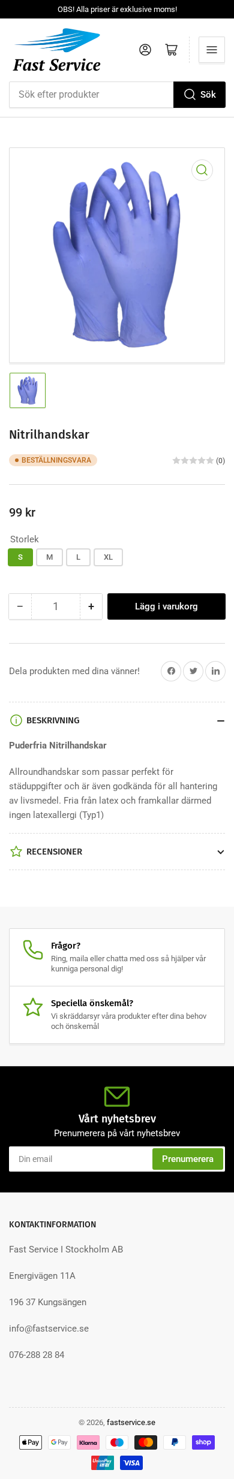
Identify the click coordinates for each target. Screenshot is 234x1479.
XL (108, 557)
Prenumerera (188, 1159)
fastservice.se (131, 1422)
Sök (208, 94)
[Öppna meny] (212, 50)
